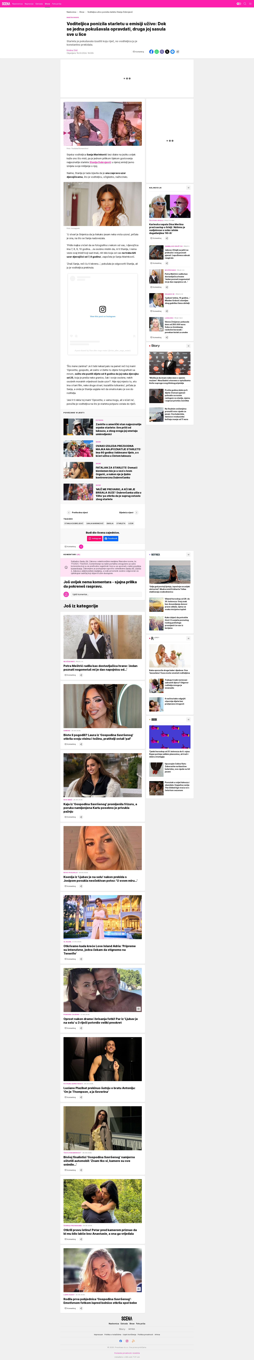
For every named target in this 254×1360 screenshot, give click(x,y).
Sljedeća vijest (126, 512)
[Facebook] (120, 1341)
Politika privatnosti (145, 1334)
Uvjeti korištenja (129, 1334)
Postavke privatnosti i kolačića (127, 1353)
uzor (130, 523)
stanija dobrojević (74, 523)
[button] (138, 52)
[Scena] (6, 3)
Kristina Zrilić (72, 50)
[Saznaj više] (188, 346)
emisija (110, 523)
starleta (121, 523)
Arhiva (157, 1334)
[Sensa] (131, 1329)
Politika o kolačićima (113, 1334)
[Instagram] (127, 1341)
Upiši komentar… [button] (80, 594)
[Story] (122, 1329)
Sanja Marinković (95, 523)
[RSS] (133, 1341)
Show (81, 12)
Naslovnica (71, 12)
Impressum (98, 1334)
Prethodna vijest (80, 512)
